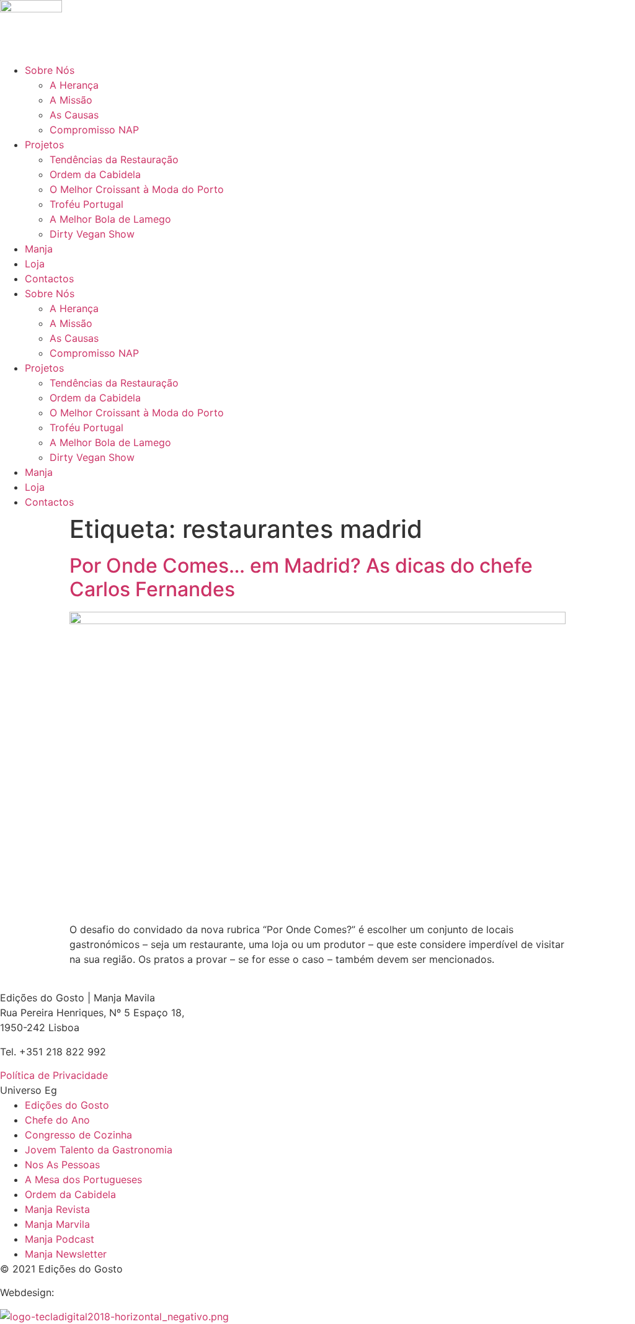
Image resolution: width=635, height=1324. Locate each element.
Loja (35, 263)
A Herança (74, 85)
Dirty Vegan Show (92, 234)
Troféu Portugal (86, 204)
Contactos (49, 278)
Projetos (44, 144)
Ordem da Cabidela (95, 174)
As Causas (74, 115)
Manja (39, 249)
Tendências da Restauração (114, 159)
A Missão (71, 100)
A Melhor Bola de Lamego (110, 219)
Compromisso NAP (94, 129)
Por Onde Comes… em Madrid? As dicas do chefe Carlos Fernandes (301, 577)
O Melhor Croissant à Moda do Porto (137, 189)
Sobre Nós (49, 70)
